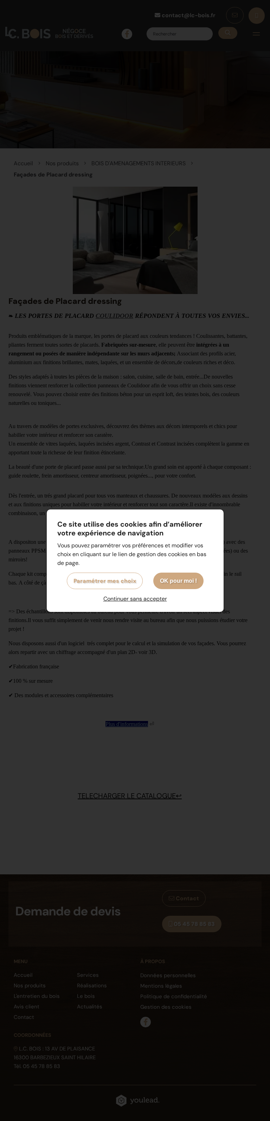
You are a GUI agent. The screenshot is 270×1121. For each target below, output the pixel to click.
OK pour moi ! (178, 581)
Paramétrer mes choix (104, 581)
